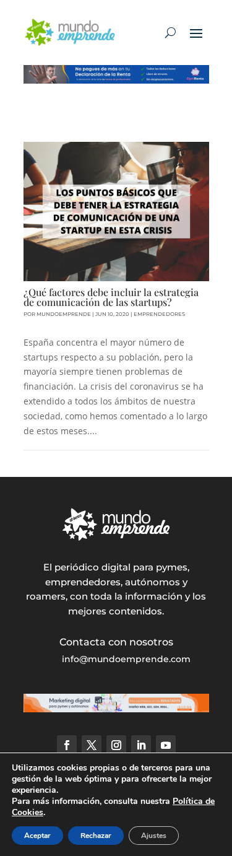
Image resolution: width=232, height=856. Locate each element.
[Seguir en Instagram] (116, 745)
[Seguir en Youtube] (166, 745)
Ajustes (153, 836)
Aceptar (37, 836)
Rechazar (95, 836)
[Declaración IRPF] (116, 80)
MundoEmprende (64, 314)
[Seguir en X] (91, 745)
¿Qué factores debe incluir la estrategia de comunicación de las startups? (111, 297)
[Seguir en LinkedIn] (141, 745)
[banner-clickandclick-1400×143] (116, 709)
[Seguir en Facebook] (67, 745)
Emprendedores (159, 314)
